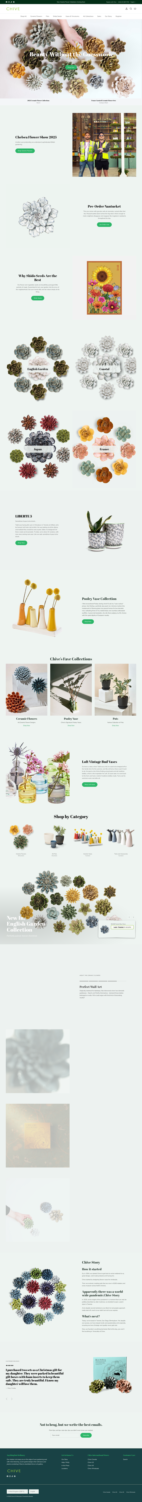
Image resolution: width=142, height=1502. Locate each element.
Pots (47, 16)
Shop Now (71, 67)
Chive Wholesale (93, 1468)
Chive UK (91, 1465)
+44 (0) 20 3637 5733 (123, 2)
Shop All (23, 16)
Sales (99, 16)
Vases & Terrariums (72, 16)
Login (115, 927)
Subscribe (86, 1435)
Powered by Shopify (27, 1496)
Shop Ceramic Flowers (25, 151)
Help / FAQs (65, 1462)
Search (125, 1459)
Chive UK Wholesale (16, 1496)
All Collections (88, 16)
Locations (65, 1468)
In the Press (65, 1465)
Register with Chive (111, 2)
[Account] (126, 9)
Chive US (91, 1462)
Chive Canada (92, 1459)
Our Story (108, 16)
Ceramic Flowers (36, 16)
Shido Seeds (57, 16)
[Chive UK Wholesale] (13, 8)
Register (119, 16)
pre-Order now (104, 225)
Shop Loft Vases (90, 784)
